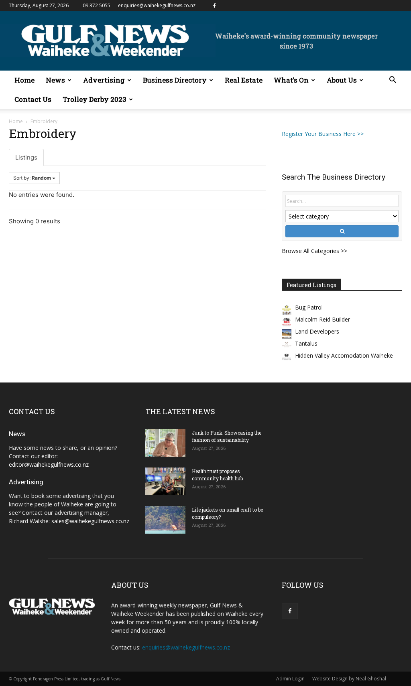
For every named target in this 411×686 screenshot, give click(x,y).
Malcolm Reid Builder (322, 319)
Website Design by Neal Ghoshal (349, 678)
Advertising (104, 80)
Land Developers (317, 331)
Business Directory (175, 80)
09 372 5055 (96, 5)
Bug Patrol (309, 307)
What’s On (291, 80)
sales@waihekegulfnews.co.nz (90, 521)
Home (24, 80)
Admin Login (290, 678)
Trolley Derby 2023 (94, 99)
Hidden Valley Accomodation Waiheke (344, 355)
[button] (392, 81)
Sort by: (32, 178)
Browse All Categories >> (314, 251)
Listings (26, 157)
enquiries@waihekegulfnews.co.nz (156, 5)
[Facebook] (214, 5)
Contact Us (32, 99)
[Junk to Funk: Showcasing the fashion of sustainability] (165, 443)
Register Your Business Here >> (323, 134)
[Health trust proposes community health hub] (165, 481)
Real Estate (243, 80)
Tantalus (306, 343)
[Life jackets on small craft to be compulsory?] (165, 520)
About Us (342, 80)
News (55, 80)
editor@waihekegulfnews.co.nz (49, 464)
